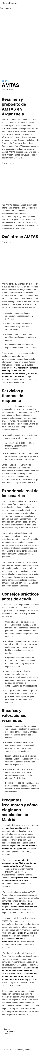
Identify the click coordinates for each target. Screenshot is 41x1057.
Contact (7, 1033)
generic (5, 81)
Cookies (7, 1029)
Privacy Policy (9, 1031)
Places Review (9, 3)
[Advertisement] (20, 42)
